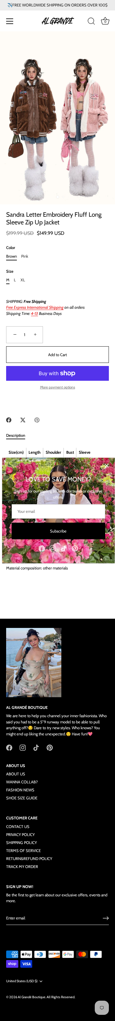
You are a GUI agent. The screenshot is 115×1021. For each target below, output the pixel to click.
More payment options (57, 387)
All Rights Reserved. (61, 997)
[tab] (18, 435)
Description (15, 435)
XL (23, 280)
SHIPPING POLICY (21, 842)
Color (10, 247)
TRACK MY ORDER (22, 866)
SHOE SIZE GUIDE (21, 797)
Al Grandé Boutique (31, 997)
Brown (11, 256)
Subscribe (58, 531)
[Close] (106, 465)
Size (9, 271)
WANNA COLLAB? (22, 781)
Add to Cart (57, 354)
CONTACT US (17, 826)
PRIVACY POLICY (20, 834)
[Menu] (10, 21)
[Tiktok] (64, 547)
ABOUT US (15, 773)
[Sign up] (106, 918)
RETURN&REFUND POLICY (29, 858)
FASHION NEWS (20, 789)
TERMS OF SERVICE (23, 850)
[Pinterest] (75, 547)
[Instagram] (53, 547)
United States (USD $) (21, 981)
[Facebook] (42, 547)
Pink (24, 256)
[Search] (91, 22)
